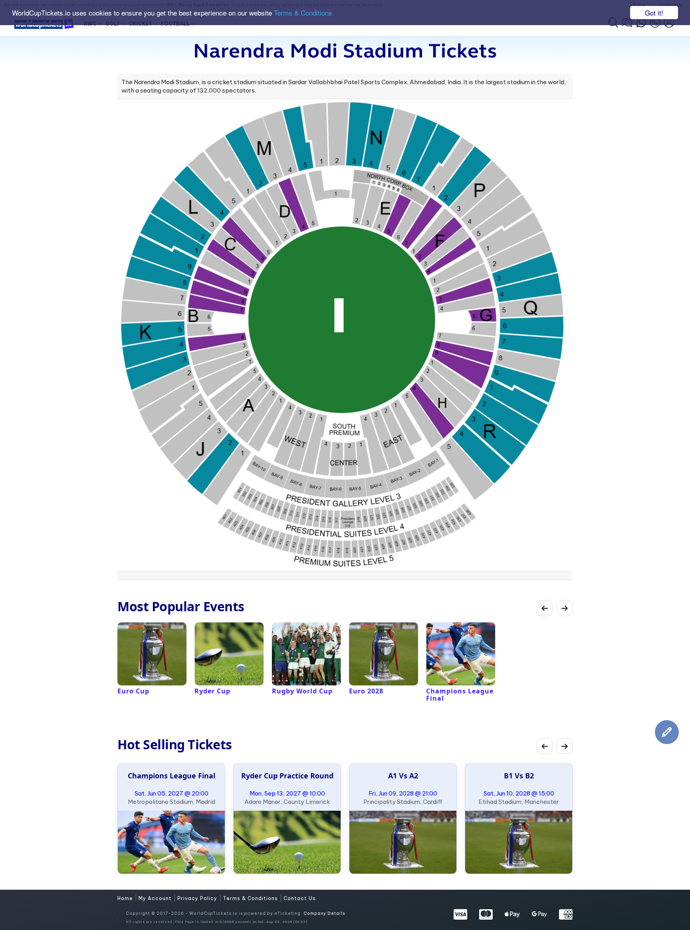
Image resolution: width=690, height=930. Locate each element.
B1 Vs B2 (519, 775)
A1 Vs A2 (403, 775)
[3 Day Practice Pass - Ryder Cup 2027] (287, 842)
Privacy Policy (198, 898)
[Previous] (545, 608)
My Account (156, 898)
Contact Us (300, 898)
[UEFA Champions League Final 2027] (171, 842)
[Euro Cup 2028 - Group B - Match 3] (518, 842)
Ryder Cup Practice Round (287, 775)
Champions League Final (171, 775)
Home (126, 898)
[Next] (565, 608)
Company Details (324, 913)
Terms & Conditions (303, 13)
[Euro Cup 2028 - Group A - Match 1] (402, 842)
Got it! (654, 13)
